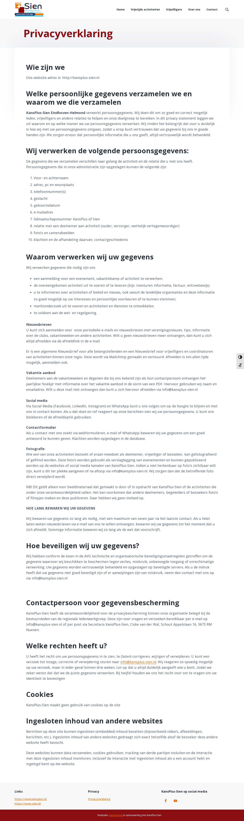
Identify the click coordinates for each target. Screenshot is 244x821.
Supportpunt (116, 815)
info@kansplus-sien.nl (138, 662)
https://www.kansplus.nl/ (31, 799)
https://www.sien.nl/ (28, 803)
